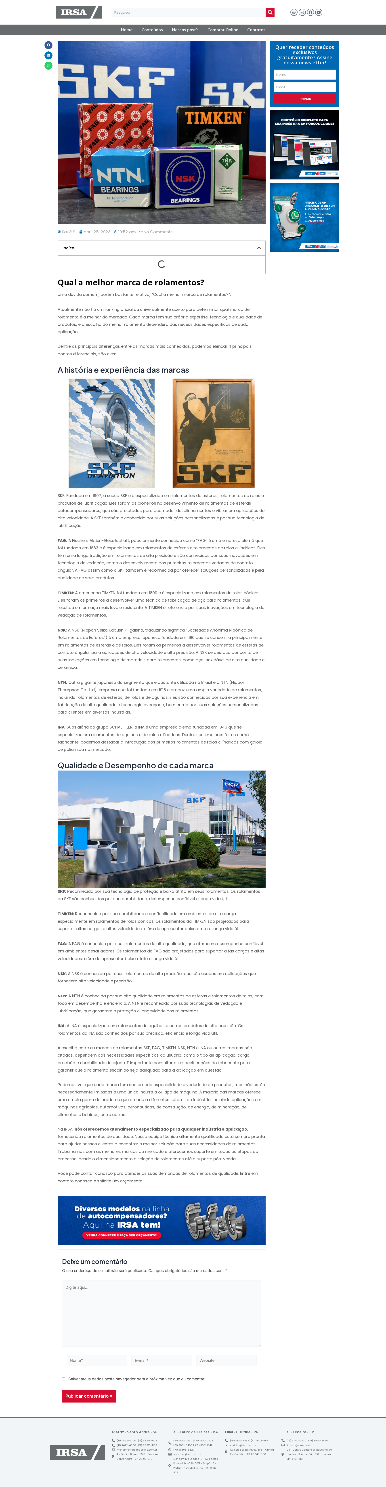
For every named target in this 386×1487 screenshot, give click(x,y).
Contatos (256, 29)
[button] (48, 45)
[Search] (270, 12)
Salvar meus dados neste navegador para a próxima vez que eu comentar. (136, 1379)
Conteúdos (152, 29)
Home (127, 29)
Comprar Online (223, 29)
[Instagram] (302, 12)
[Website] (226, 1361)
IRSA (68, 1129)
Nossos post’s (185, 29)
